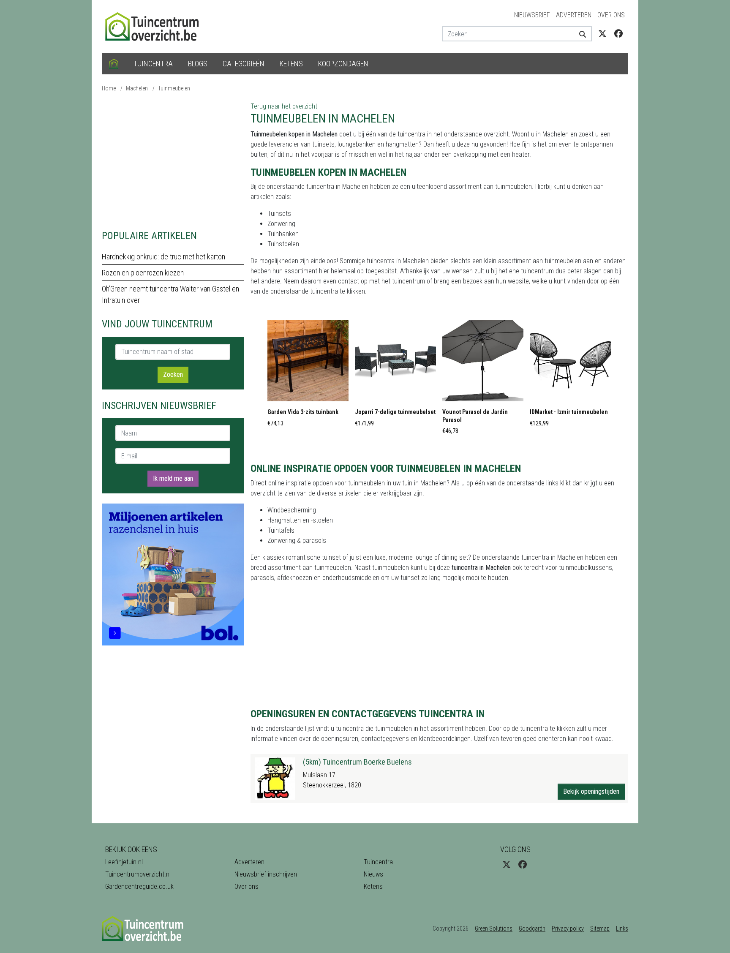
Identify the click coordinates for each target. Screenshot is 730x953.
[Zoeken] (579, 33)
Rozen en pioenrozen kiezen (143, 272)
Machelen (137, 88)
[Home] (114, 63)
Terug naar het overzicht (284, 106)
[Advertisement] (173, 160)
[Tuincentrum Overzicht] (156, 26)
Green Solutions (493, 928)
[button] (308, 376)
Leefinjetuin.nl (124, 862)
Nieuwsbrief (532, 15)
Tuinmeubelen (174, 88)
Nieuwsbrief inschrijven (265, 874)
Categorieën (243, 63)
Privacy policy (568, 928)
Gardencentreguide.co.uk (139, 886)
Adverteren (573, 15)
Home (109, 88)
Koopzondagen (343, 63)
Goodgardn (532, 928)
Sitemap (600, 928)
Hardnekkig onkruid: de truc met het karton (163, 256)
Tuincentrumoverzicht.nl (138, 874)
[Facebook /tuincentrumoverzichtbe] (618, 33)
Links (622, 928)
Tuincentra (153, 63)
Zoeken (173, 374)
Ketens (291, 63)
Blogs (197, 63)
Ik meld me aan (173, 478)
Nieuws (373, 874)
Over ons (611, 15)
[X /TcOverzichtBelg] (602, 33)
